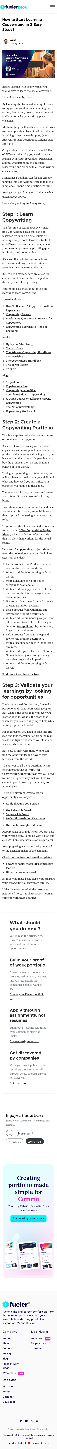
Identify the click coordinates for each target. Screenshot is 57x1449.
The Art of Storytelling (20, 406)
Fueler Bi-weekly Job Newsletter (25, 818)
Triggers (11, 368)
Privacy (11, 1421)
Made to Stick (14, 347)
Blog (5, 1351)
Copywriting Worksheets (21, 410)
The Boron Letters (17, 364)
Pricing (6, 1346)
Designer (8, 1390)
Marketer (8, 1379)
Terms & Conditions (25, 1421)
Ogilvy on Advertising (19, 343)
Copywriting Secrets (18, 314)
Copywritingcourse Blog (21, 390)
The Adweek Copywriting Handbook (28, 352)
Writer (6, 1384)
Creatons (36, 1341)
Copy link (36, 1141)
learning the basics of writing (24, 103)
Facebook (15, 1141)
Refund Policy (43, 1421)
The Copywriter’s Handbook (23, 360)
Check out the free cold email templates (27, 856)
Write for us (12, 1366)
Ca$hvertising (14, 356)
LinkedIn (25, 1133)
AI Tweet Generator (18, 243)
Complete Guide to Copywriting (25, 394)
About (6, 1336)
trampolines (24, 625)
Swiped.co (12, 381)
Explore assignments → (24, 1040)
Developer (8, 1395)
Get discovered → (21, 1082)
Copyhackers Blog (17, 385)
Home (6, 1331)
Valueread (40, 1331)
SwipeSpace (38, 1336)
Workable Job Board (18, 809)
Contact (7, 1341)
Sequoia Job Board (17, 813)
